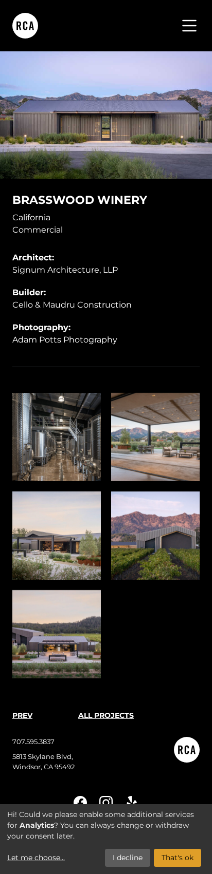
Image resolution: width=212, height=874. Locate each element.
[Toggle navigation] (189, 25)
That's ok (177, 857)
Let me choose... (36, 857)
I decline (128, 857)
